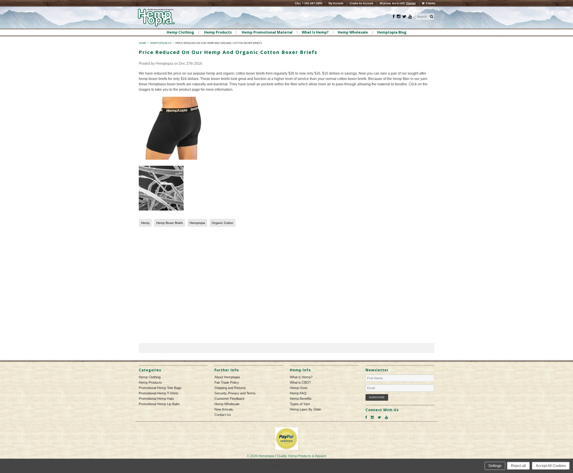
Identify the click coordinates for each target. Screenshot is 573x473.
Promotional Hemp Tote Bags (160, 388)
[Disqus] (286, 286)
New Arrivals (223, 409)
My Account (336, 3)
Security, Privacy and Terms (235, 393)
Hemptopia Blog (391, 32)
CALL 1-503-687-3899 (308, 3)
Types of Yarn (300, 404)
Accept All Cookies (551, 466)
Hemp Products (218, 32)
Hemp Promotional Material (267, 32)
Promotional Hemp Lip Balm (159, 404)
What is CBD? (300, 382)
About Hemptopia (227, 377)
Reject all (518, 466)
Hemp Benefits (301, 398)
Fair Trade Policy (226, 382)
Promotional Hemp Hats (156, 398)
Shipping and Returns (230, 388)
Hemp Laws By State (305, 409)
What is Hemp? (301, 377)
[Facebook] (394, 16)
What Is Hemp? (315, 32)
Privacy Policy (270, 466)
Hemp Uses (299, 388)
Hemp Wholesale (353, 32)
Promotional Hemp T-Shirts (158, 393)
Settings (494, 466)
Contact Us (222, 415)
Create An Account (361, 3)
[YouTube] (410, 16)
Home (142, 43)
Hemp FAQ (298, 393)
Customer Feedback (229, 398)
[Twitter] (404, 16)
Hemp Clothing (180, 32)
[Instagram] (398, 16)
